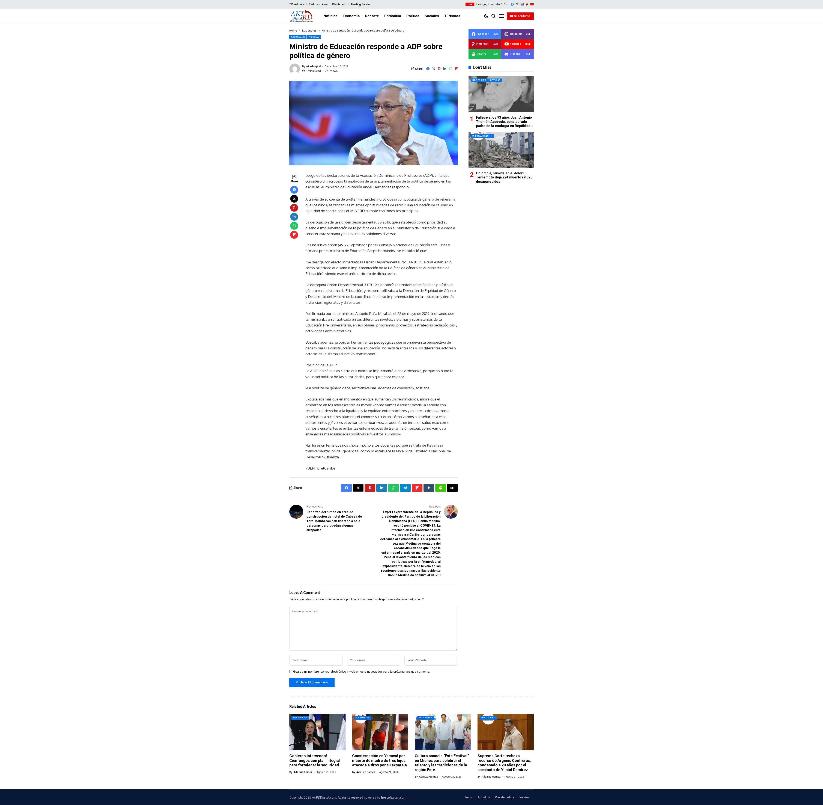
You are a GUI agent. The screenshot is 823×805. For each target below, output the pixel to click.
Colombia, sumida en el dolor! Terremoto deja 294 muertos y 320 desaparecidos (504, 177)
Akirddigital (313, 66)
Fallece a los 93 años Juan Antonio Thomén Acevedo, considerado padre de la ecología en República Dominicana (504, 123)
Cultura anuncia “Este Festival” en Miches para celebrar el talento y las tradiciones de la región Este (442, 763)
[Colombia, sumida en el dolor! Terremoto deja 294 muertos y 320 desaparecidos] (501, 150)
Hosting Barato (360, 4)
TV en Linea (296, 4)
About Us (484, 797)
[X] (517, 4)
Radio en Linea (318, 4)
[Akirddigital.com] (301, 16)
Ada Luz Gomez (302, 772)
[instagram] (522, 4)
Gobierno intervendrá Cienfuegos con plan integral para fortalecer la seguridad (314, 760)
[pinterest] (527, 4)
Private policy (504, 797)
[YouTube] (532, 4)
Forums (524, 797)
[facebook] (512, 4)
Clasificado (339, 4)
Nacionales (309, 30)
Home (293, 30)
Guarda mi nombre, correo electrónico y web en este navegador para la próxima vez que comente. (361, 671)
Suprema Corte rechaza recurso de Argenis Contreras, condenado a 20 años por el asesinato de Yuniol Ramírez (504, 763)
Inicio (469, 797)
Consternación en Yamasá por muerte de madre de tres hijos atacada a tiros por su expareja (379, 760)
